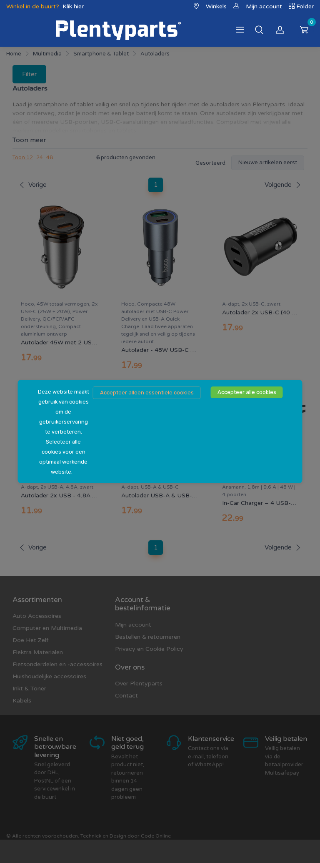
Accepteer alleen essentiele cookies (147, 392)
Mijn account (264, 6)
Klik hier (73, 6)
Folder (305, 6)
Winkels (216, 6)
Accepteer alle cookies (247, 392)
